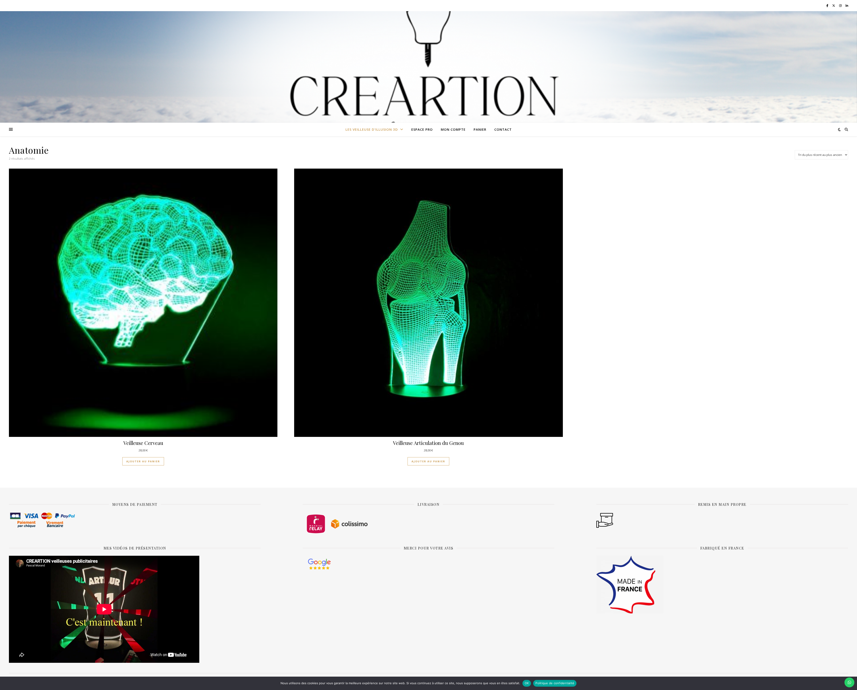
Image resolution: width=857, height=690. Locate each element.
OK (527, 683)
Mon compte (453, 129)
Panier (480, 129)
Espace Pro (422, 129)
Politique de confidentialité (554, 683)
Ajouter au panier (143, 461)
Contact (503, 129)
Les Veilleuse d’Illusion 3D (371, 129)
